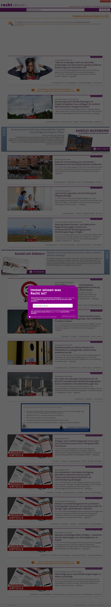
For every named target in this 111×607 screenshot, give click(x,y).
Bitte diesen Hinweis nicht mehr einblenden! (44, 317)
